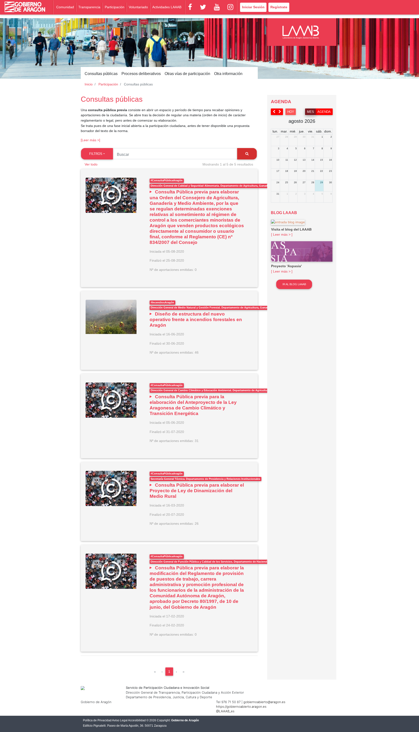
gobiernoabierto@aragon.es (264, 702)
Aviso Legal (120, 720)
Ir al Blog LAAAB (294, 284)
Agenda (324, 112)
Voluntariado (138, 7)
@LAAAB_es (225, 711)
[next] (280, 111)
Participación (114, 7)
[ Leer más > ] (281, 234)
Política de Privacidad (97, 720)
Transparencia (89, 7)
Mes (310, 112)
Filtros (95, 154)
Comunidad (65, 7)
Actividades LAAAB (166, 7)
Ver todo (91, 164)
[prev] (274, 111)
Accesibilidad (137, 720)
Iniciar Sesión (253, 7)
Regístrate (278, 7)
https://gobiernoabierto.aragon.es (241, 706)
